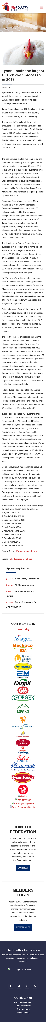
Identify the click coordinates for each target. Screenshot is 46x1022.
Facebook (11, 986)
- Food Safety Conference (23, 579)
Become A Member (23, 1002)
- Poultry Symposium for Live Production (21, 604)
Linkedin (27, 986)
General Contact (23, 1006)
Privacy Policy (23, 1012)
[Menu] (41, 7)
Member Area (23, 927)
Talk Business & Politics (20, 559)
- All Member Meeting (20, 585)
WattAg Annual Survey (26, 551)
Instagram (35, 986)
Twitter (19, 986)
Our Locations (23, 1009)
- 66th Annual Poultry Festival (20, 593)
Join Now (23, 868)
